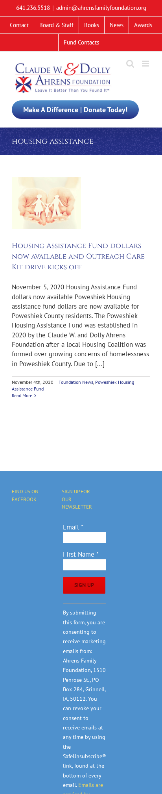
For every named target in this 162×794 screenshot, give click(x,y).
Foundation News (76, 382)
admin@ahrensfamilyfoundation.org (101, 7)
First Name (81, 554)
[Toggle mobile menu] (146, 63)
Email (73, 527)
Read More (22, 395)
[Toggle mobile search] (130, 63)
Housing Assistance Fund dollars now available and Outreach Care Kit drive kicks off (78, 256)
